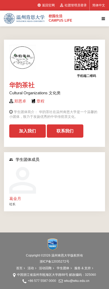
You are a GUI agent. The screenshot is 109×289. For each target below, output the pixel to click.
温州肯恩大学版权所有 (67, 255)
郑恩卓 (20, 101)
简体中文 (98, 5)
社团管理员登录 (76, 5)
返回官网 (48, 5)
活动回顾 (45, 268)
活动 (31, 268)
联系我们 (65, 131)
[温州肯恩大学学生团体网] (24, 18)
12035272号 (60, 261)
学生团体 (63, 268)
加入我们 (27, 131)
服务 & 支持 (82, 268)
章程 (40, 101)
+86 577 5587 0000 (42, 281)
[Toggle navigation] (102, 18)
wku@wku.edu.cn (76, 281)
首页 (19, 268)
